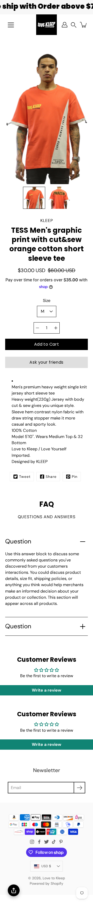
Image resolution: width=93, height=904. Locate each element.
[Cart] (84, 25)
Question (18, 541)
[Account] (64, 25)
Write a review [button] (46, 690)
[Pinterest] (61, 842)
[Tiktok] (53, 842)
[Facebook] (39, 842)
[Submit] (79, 787)
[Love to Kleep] (46, 25)
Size (46, 300)
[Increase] (56, 328)
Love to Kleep (54, 878)
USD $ (46, 866)
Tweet (24, 476)
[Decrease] (37, 328)
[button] (73, 25)
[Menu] (11, 25)
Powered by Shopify (46, 883)
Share (51, 476)
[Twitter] (46, 842)
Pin (75, 476)
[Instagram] (32, 842)
